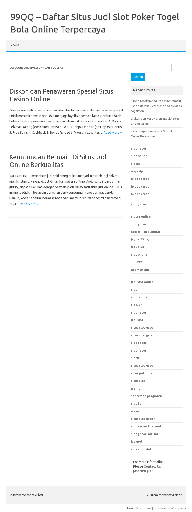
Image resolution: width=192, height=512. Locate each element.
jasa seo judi (143, 471)
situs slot (138, 380)
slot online (139, 156)
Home (15, 45)
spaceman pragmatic (147, 396)
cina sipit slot (141, 449)
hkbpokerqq (140, 178)
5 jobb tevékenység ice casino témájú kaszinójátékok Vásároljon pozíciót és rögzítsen (156, 106)
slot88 (135, 163)
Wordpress (178, 508)
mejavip (137, 171)
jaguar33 (137, 246)
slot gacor (139, 148)
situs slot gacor (143, 327)
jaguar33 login (141, 239)
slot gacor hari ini (144, 434)
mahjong (137, 388)
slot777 (136, 262)
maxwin (136, 411)
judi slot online (142, 282)
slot (134, 289)
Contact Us (152, 466)
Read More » (113, 132)
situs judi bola (141, 373)
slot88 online (141, 216)
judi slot (137, 320)
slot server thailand (146, 426)
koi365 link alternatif (147, 231)
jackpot (137, 441)
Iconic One (134, 508)
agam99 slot (140, 269)
